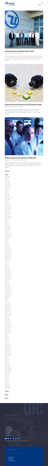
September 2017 (8, 294)
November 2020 (8, 235)
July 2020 (7, 239)
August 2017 (7, 296)
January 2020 (7, 250)
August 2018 (7, 279)
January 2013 (7, 388)
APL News (19, 160)
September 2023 (8, 209)
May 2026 (7, 178)
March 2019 (7, 268)
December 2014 (8, 348)
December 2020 (8, 233)
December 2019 (8, 252)
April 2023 (7, 210)
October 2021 (7, 229)
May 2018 (7, 281)
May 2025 (7, 191)
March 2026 (7, 182)
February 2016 (8, 321)
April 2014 (7, 363)
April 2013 (7, 382)
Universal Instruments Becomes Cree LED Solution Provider (23, 104)
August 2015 (7, 332)
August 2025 (7, 188)
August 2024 (7, 199)
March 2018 (7, 285)
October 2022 (7, 214)
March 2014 (7, 365)
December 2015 (8, 325)
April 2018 (7, 283)
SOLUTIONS (9, 428)
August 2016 (7, 315)
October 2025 (7, 186)
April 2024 (7, 203)
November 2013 (8, 370)
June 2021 (7, 231)
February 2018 (8, 287)
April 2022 (7, 224)
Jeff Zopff (8, 53)
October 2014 (7, 351)
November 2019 (8, 254)
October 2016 (7, 311)
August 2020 (7, 237)
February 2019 (8, 269)
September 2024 (8, 197)
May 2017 (7, 300)
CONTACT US (12, 460)
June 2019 (7, 262)
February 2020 (8, 249)
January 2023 (7, 212)
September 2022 (8, 216)
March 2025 (7, 195)
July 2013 (7, 376)
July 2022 (7, 220)
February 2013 (8, 386)
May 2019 (7, 264)
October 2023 (7, 207)
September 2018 (8, 277)
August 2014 (7, 355)
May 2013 (7, 380)
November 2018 (8, 275)
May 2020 (7, 243)
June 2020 (7, 241)
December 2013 (8, 369)
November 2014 (8, 349)
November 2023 (8, 205)
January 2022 (7, 226)
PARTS (8, 433)
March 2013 (7, 384)
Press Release (20, 53)
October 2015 (7, 329)
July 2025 (7, 190)
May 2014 (7, 361)
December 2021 (8, 228)
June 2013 (7, 378)
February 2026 (8, 184)
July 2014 (7, 357)
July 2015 (7, 334)
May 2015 (7, 338)
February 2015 (8, 344)
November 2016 (8, 309)
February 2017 (8, 304)
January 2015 (7, 346)
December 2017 (8, 289)
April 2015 (7, 340)
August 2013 (7, 374)
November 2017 (8, 290)
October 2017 (7, 292)
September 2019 (8, 258)
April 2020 (7, 245)
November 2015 (8, 327)
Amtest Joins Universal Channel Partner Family (19, 51)
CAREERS (11, 458)
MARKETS (9, 427)
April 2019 (7, 266)
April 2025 (7, 193)
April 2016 (7, 317)
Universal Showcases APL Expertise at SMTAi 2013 (20, 158)
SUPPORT (9, 435)
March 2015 (7, 342)
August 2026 (7, 176)
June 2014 (7, 359)
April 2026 (7, 180)
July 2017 (7, 298)
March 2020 (7, 247)
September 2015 (8, 330)
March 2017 (7, 302)
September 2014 (8, 353)
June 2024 (7, 201)
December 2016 (8, 308)
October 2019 (7, 256)
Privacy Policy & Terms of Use (24, 440)
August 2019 (7, 260)
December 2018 (8, 273)
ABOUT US (12, 457)
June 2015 (7, 336)
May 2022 (7, 222)
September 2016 (8, 313)
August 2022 (7, 218)
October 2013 (7, 372)
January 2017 (7, 306)
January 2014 (7, 367)
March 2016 (7, 319)
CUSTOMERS (9, 430)
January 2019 (7, 271)
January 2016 (7, 323)
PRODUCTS (9, 432)
